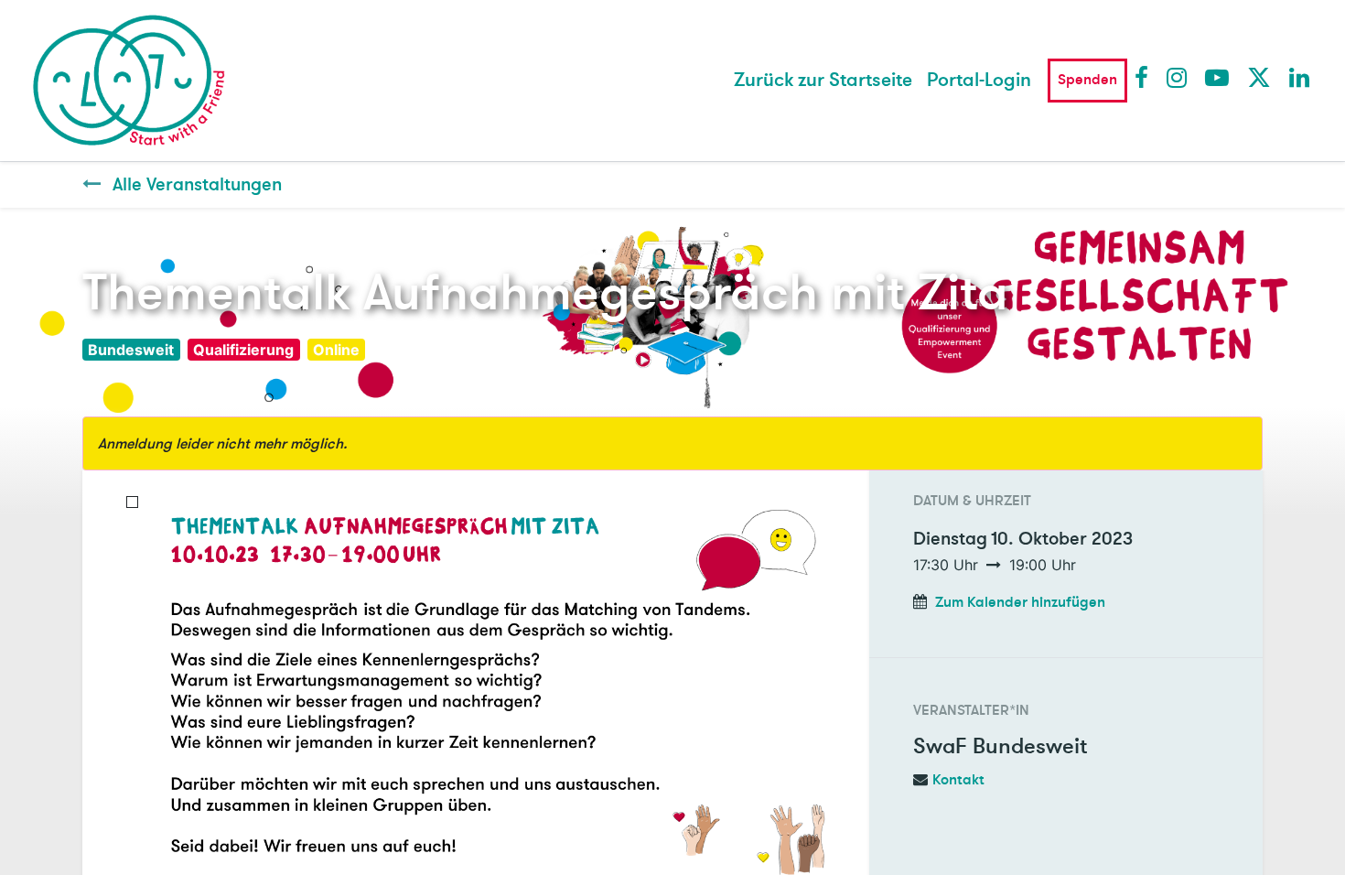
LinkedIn (1300, 77)
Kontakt (958, 780)
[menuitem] (823, 81)
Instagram (1177, 77)
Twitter (1258, 77)
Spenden (1087, 80)
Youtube (1216, 77)
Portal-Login (979, 80)
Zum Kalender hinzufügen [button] (1020, 602)
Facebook (1145, 77)
